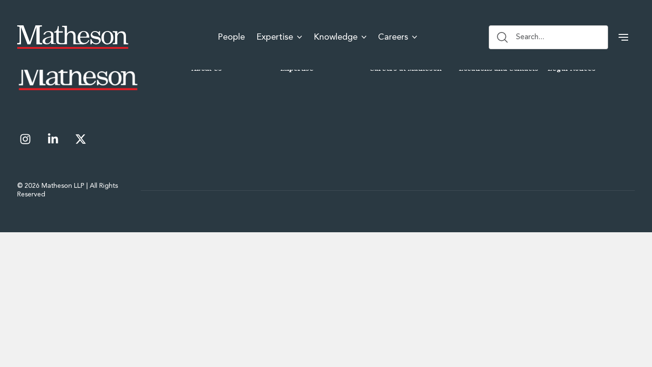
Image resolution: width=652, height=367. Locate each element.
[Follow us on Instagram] (25, 139)
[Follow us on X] (81, 139)
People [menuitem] (231, 37)
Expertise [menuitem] (274, 37)
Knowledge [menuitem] (336, 37)
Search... (530, 37)
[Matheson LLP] (72, 37)
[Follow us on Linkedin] (53, 139)
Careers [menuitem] (393, 37)
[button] (623, 37)
